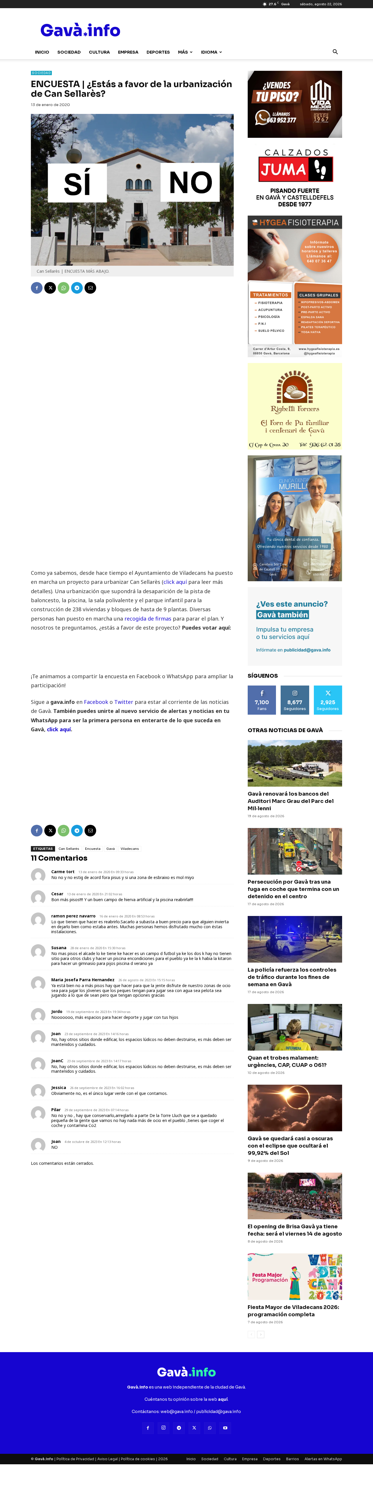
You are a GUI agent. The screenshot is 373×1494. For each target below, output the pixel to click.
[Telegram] (77, 288)
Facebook (97, 701)
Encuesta (93, 849)
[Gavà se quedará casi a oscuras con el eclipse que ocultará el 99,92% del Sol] (295, 1108)
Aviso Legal (107, 1459)
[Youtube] (225, 1428)
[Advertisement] (132, 527)
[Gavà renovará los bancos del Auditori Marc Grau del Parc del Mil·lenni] (295, 763)
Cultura (99, 52)
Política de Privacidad (75, 1459)
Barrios (292, 1459)
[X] (50, 288)
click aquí (175, 581)
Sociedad (69, 52)
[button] (335, 52)
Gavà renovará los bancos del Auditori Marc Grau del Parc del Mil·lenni (291, 801)
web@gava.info (177, 1411)
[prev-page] (251, 1334)
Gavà (110, 849)
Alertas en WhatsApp (323, 1459)
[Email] (90, 288)
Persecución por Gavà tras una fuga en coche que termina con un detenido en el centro (293, 889)
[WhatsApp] (63, 288)
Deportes (158, 52)
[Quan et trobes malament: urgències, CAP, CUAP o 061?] (295, 1027)
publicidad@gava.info (218, 1411)
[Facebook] (37, 288)
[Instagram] (163, 1428)
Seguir (295, 688)
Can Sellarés (69, 849)
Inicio (42, 52)
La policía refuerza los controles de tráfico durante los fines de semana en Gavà (292, 977)
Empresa (128, 52)
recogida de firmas (147, 618)
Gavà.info (44, 1459)
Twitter (124, 701)
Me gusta (262, 688)
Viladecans (130, 849)
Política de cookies (138, 1459)
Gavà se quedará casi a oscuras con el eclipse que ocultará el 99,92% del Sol (290, 1145)
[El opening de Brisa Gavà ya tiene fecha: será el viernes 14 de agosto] (295, 1196)
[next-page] (260, 1334)
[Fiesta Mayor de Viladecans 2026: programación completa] (295, 1276)
